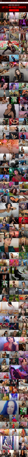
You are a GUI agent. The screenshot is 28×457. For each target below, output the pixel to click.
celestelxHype (20, 110)
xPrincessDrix (20, 435)
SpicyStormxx (11, 230)
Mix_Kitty (20, 103)
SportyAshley (20, 230)
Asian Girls (16, 2)
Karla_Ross (20, 357)
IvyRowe (20, 364)
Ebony (22, 2)
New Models (8, 2)
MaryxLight (20, 244)
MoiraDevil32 (20, 96)
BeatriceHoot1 (20, 350)
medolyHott (20, 315)
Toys (18, 2)
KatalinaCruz (20, 89)
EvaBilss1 (11, 124)
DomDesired (11, 336)
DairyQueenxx (20, 442)
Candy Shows (12, 2)
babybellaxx (11, 322)
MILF (24, 2)
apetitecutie (20, 195)
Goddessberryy (11, 456)
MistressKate (20, 343)
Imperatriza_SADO (21, 449)
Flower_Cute (11, 103)
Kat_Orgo (20, 216)
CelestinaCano (11, 223)
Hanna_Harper (11, 202)
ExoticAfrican (11, 435)
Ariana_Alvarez (20, 336)
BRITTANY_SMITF (11, 195)
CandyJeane (20, 124)
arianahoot (20, 456)
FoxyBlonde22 (20, 209)
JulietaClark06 (20, 117)
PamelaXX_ (20, 329)
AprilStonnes (11, 329)
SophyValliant (11, 357)
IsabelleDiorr (11, 96)
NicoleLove (20, 202)
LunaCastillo (20, 237)
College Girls (5, 2)
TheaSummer (11, 82)
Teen (20, 2)
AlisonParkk (20, 223)
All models (2, 2)
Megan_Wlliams (11, 89)
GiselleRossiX (11, 364)
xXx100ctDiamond (21, 322)
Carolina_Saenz (11, 237)
